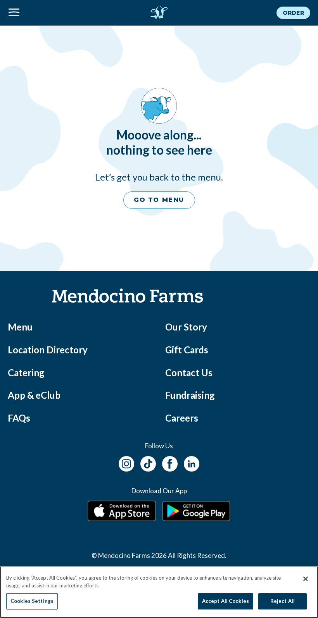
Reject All (282, 601)
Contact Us (189, 372)
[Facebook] (170, 462)
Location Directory (48, 349)
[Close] (305, 578)
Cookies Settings (32, 601)
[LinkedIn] (191, 462)
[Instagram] (126, 462)
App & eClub (34, 395)
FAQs (19, 417)
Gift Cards (186, 349)
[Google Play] (196, 511)
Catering (26, 372)
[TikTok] (148, 462)
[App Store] (122, 511)
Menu (20, 326)
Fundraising (190, 395)
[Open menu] (58, 12)
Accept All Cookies (225, 601)
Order (293, 12)
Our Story (186, 326)
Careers (181, 417)
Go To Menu (159, 199)
